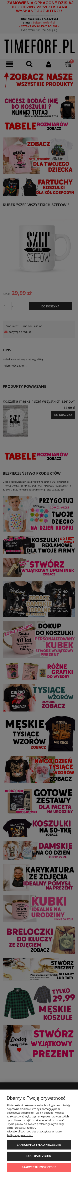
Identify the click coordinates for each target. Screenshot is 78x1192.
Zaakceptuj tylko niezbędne (39, 1144)
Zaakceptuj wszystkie (39, 1167)
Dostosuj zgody (39, 1156)
